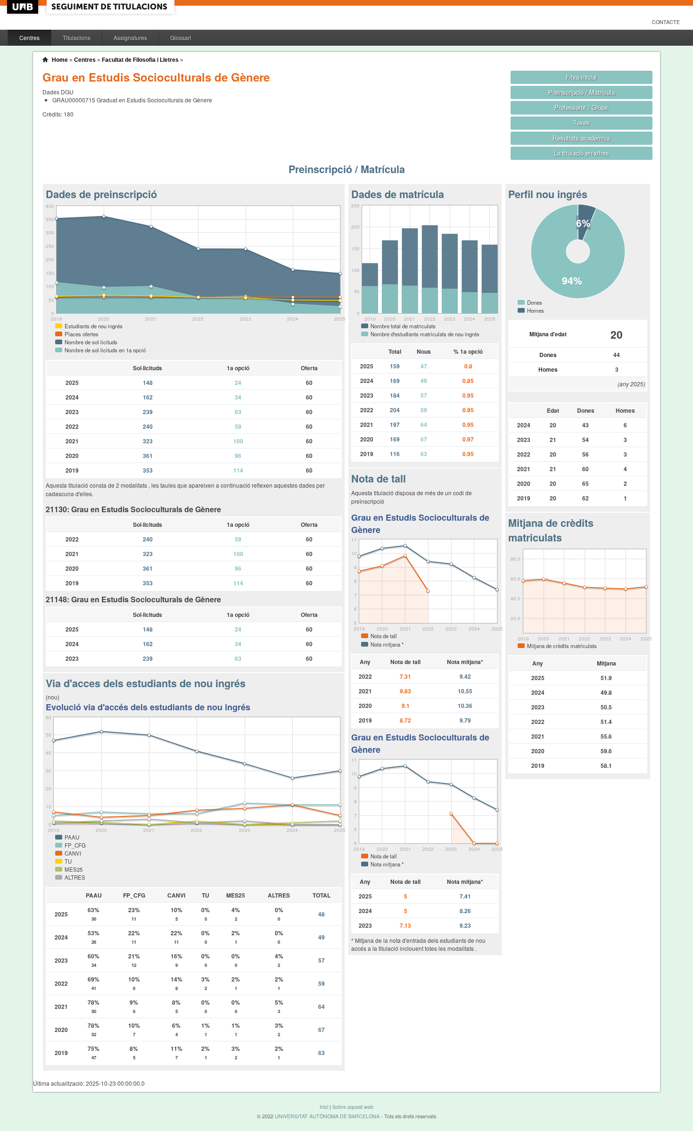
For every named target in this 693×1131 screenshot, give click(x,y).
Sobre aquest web (352, 1106)
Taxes (581, 122)
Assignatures (130, 37)
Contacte (666, 21)
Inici (324, 1106)
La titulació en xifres (581, 153)
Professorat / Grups (581, 107)
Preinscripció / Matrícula (581, 92)
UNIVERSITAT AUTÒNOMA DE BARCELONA (327, 1116)
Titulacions (77, 37)
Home (60, 60)
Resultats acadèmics (581, 137)
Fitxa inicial (581, 77)
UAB (23, 7)
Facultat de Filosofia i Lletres (140, 60)
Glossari (180, 37)
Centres (29, 37)
